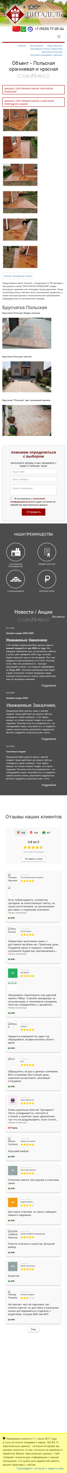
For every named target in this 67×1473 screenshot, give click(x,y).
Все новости (58, 616)
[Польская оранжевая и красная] (20, 119)
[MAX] (30, 29)
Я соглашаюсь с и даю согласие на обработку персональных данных (32, 501)
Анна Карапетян (27, 1100)
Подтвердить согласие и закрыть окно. (40, 1468)
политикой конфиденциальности (27, 500)
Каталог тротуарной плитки (18, 275)
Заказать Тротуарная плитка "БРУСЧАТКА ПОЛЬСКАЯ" (28, 90)
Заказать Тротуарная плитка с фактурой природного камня (29, 102)
